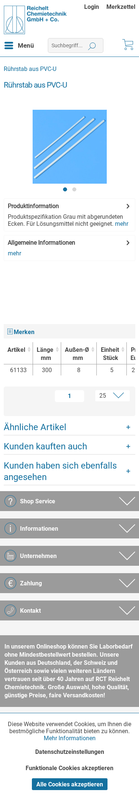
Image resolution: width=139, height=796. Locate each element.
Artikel (16, 349)
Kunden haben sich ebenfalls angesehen (60, 471)
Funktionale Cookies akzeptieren (69, 768)
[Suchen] (92, 45)
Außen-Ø (77, 353)
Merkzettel (120, 6)
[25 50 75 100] (108, 395)
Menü (26, 45)
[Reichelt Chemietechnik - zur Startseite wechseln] (35, 20)
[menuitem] (95, 7)
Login (91, 6)
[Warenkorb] (127, 45)
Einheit (110, 353)
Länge (45, 353)
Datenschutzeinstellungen (69, 751)
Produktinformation (33, 206)
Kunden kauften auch (45, 446)
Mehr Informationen (70, 738)
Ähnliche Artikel (35, 427)
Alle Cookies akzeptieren (69, 784)
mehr (121, 223)
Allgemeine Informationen (41, 242)
